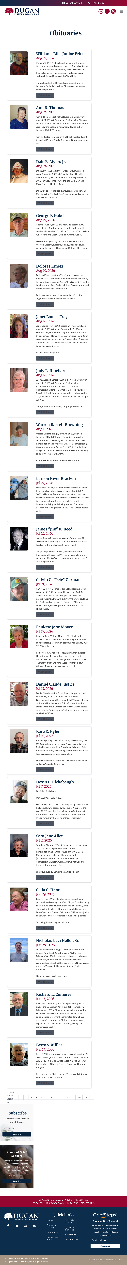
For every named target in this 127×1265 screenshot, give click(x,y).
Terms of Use (106, 1259)
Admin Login (117, 1259)
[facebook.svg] (8, 1225)
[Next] (92, 1097)
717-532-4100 (81, 1200)
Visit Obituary (45, 95)
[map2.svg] (25, 1225)
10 (67, 1097)
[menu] (121, 11)
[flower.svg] (17, 1225)
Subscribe (17, 1134)
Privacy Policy (94, 1259)
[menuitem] (54, 1220)
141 (86, 1097)
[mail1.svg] (34, 1225)
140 (79, 1097)
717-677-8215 (88, 1203)
